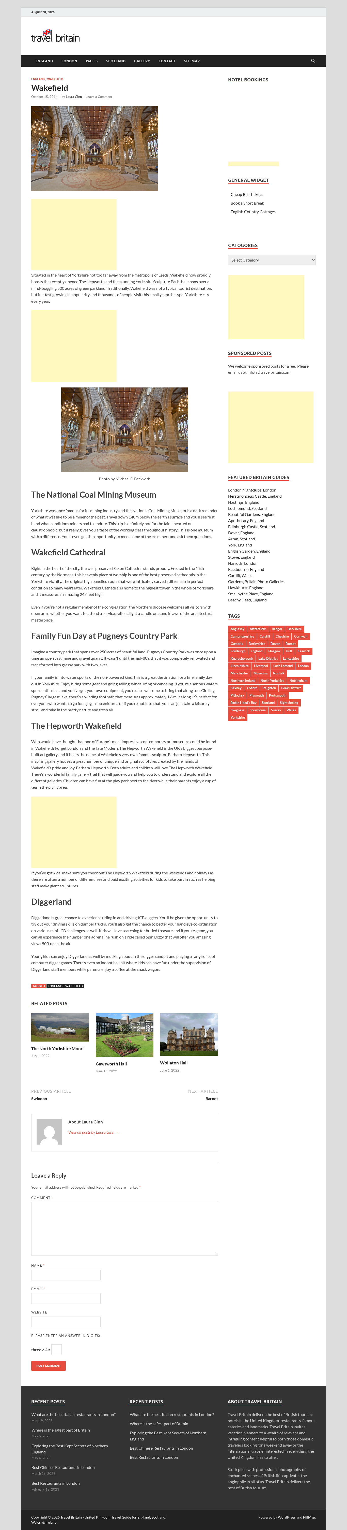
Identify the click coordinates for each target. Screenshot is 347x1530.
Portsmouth (277, 695)
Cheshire (282, 636)
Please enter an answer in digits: (65, 1336)
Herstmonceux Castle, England (255, 496)
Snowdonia (258, 710)
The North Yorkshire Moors (57, 1048)
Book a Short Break (247, 202)
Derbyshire (257, 644)
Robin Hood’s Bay (244, 703)
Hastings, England (243, 502)
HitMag (309, 1517)
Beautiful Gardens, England (252, 514)
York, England (240, 544)
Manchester (239, 673)
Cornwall (301, 636)
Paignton (269, 688)
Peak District (291, 688)
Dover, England (241, 532)
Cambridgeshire (242, 636)
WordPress (287, 1517)
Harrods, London (243, 563)
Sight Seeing (289, 703)
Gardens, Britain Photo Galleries (256, 581)
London (69, 61)
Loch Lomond (283, 666)
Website (39, 1312)
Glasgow (274, 651)
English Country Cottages (253, 211)
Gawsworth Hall (111, 1063)
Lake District (268, 658)
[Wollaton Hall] (189, 1036)
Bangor (277, 629)
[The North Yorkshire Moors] (60, 1029)
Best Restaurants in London (55, 1483)
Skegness (237, 710)
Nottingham (298, 681)
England (44, 61)
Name (38, 1265)
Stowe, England (241, 557)
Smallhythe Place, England (251, 593)
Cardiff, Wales (240, 575)
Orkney (236, 688)
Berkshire (295, 629)
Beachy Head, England (247, 599)
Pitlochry (237, 695)
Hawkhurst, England (245, 587)
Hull (289, 651)
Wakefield (55, 79)
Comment (42, 1198)
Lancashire (291, 658)
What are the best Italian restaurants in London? (73, 1414)
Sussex (276, 710)
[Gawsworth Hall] (125, 1036)
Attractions (258, 629)
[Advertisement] (74, 234)
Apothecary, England (246, 520)
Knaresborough (242, 658)
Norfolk (279, 673)
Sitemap (192, 61)
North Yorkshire (272, 681)
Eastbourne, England (246, 569)
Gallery (142, 61)
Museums (261, 673)
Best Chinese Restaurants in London (63, 1467)
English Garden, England (249, 551)
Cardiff (265, 636)
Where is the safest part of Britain (60, 1429)
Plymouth (256, 695)
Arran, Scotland (241, 538)
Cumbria (237, 644)
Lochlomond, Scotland (247, 508)
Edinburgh (238, 651)
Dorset (291, 644)
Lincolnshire (240, 666)
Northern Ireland (243, 681)
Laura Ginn (74, 97)
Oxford (252, 688)
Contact (167, 61)
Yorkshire (238, 717)
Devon (275, 644)
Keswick (303, 651)
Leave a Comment (99, 97)
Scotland (115, 61)
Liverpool (261, 666)
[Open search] (313, 61)
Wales (92, 61)
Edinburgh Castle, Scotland (251, 526)
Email (38, 1289)
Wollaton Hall (174, 1062)
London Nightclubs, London (252, 489)
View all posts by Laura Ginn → (93, 1132)
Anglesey (237, 629)
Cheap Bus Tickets (247, 194)
